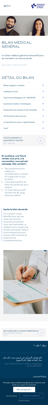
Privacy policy (24, 400)
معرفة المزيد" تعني (41, 332)
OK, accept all (23, 389)
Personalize (11, 395)
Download (41, 140)
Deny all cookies (30, 395)
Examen (39, 13)
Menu (8, 6)
